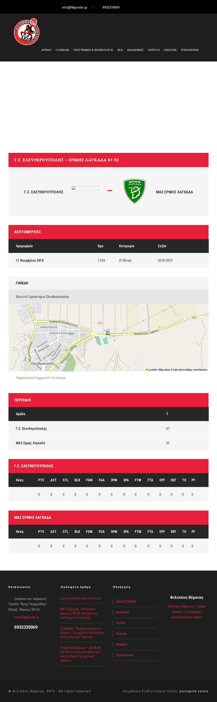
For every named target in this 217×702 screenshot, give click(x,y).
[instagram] (157, 7)
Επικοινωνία (125, 655)
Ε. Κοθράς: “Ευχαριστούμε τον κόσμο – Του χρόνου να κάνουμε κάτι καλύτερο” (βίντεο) (82, 633)
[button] (108, 333)
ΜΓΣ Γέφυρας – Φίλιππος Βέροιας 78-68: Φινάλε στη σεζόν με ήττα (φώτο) (79, 613)
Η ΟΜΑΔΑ (62, 50)
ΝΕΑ (120, 50)
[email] (126, 7)
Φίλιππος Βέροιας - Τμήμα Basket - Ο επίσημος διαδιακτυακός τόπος (187, 611)
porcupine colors (194, 691)
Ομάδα (120, 622)
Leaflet (152, 369)
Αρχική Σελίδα (126, 601)
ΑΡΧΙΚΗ (46, 50)
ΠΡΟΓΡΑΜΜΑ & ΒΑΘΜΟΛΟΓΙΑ (93, 50)
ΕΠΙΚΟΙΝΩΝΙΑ (190, 50)
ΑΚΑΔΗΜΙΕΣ (135, 50)
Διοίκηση (122, 612)
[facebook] (134, 7)
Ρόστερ (121, 633)
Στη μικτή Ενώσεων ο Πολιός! (81, 598)
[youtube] (149, 7)
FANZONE (170, 50)
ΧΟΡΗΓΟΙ (154, 50)
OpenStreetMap (182, 369)
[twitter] (141, 7)
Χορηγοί (122, 644)
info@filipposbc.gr (26, 617)
